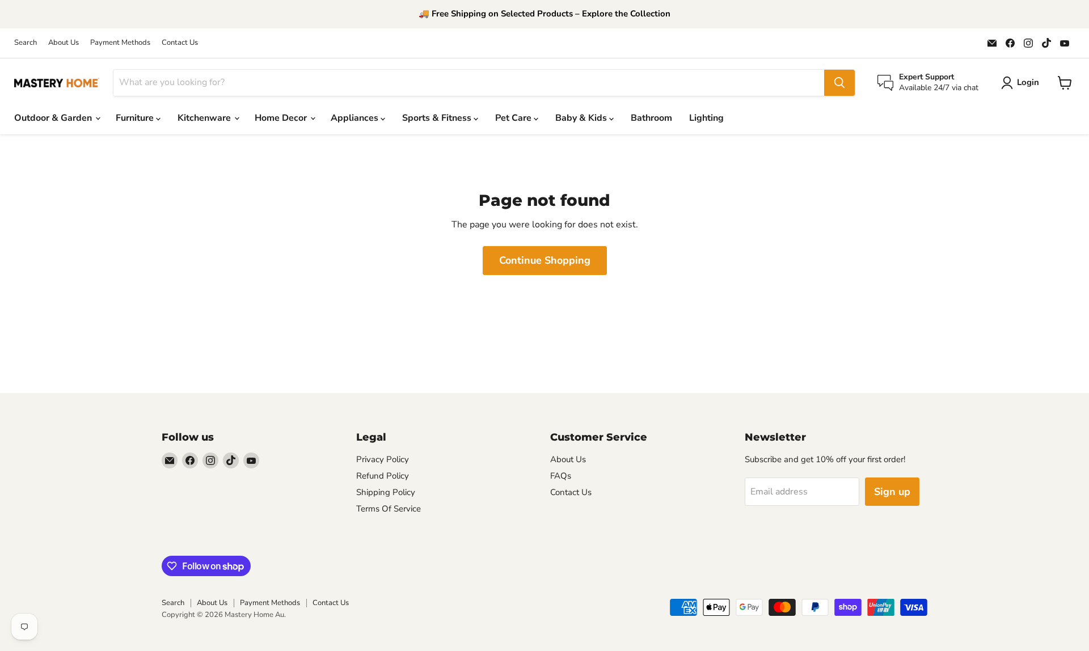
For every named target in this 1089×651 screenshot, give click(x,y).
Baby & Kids (582, 118)
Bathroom (651, 118)
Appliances (356, 118)
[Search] (839, 83)
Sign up (892, 491)
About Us (63, 43)
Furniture (136, 118)
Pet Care (514, 118)
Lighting (706, 118)
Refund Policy (382, 475)
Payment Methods (120, 43)
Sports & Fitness (438, 118)
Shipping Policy (385, 492)
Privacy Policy (382, 459)
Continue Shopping (544, 260)
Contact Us (180, 43)
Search (25, 43)
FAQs (560, 475)
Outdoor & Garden (54, 118)
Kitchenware (205, 118)
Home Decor (282, 118)
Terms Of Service (388, 508)
